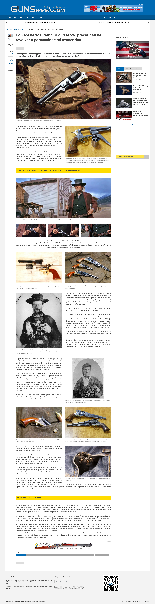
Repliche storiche (61, 554)
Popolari (128, 68)
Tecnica (102, 554)
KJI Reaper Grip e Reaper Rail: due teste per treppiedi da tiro (41, 22)
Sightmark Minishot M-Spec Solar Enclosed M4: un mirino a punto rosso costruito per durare (140, 101)
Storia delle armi (51, 554)
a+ (12, 63)
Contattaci (128, 601)
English (20, 48)
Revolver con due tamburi (29, 498)
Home (9, 17)
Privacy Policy (140, 601)
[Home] (38, 8)
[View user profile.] (10, 35)
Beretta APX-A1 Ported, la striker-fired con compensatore (140, 87)
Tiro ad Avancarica (89, 554)
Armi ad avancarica (21, 554)
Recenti (121, 68)
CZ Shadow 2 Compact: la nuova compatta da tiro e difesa (113, 22)
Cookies (147, 601)
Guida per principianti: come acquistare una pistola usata (139, 75)
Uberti (107, 554)
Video (26, 17)
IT (145, 2)
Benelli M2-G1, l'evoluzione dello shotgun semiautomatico (140, 113)
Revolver (97, 554)
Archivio (137, 68)
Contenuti (17, 17)
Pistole (37, 45)
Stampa (11, 60)
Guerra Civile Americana (32, 554)
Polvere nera (42, 554)
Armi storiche (69, 554)
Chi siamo (122, 601)
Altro (32, 17)
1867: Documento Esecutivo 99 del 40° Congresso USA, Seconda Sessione (49, 171)
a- (9, 63)
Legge (40, 17)
